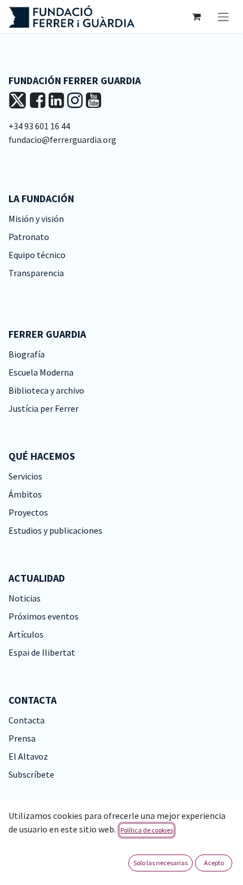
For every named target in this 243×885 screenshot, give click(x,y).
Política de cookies (146, 830)
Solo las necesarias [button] (160, 862)
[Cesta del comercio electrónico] (196, 16)
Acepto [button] (214, 862)
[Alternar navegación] (223, 16)
